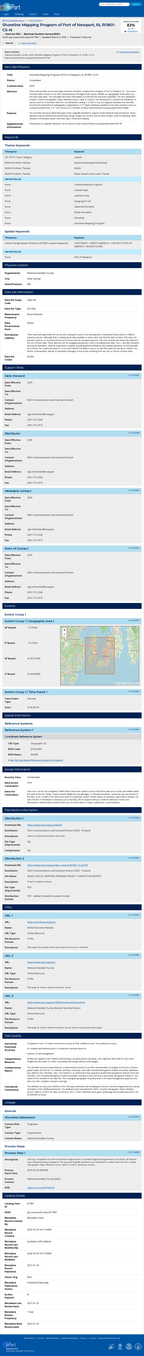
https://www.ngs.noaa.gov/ (41, 962)
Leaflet (120, 684)
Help (56, 14)
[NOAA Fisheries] (120, 1349)
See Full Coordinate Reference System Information (36, 760)
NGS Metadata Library (14, 20)
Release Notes (52, 1338)
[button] (64, 630)
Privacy (83, 1338)
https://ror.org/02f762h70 (41, 1187)
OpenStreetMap (132, 684)
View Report (132, 31)
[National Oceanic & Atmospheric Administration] (129, 1349)
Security (92, 1338)
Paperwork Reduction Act (109, 1338)
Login (6, 14)
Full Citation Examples (129, 52)
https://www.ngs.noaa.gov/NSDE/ (44, 825)
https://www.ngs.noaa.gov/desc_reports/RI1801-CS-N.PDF (57, 865)
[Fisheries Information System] (111, 1349)
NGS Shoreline (35, 20)
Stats (45, 14)
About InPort (29, 1338)
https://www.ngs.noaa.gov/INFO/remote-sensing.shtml (56, 1002)
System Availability (69, 1338)
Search (33, 14)
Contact (40, 1338)
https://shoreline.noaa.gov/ (41, 922)
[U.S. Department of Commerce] (138, 1349)
